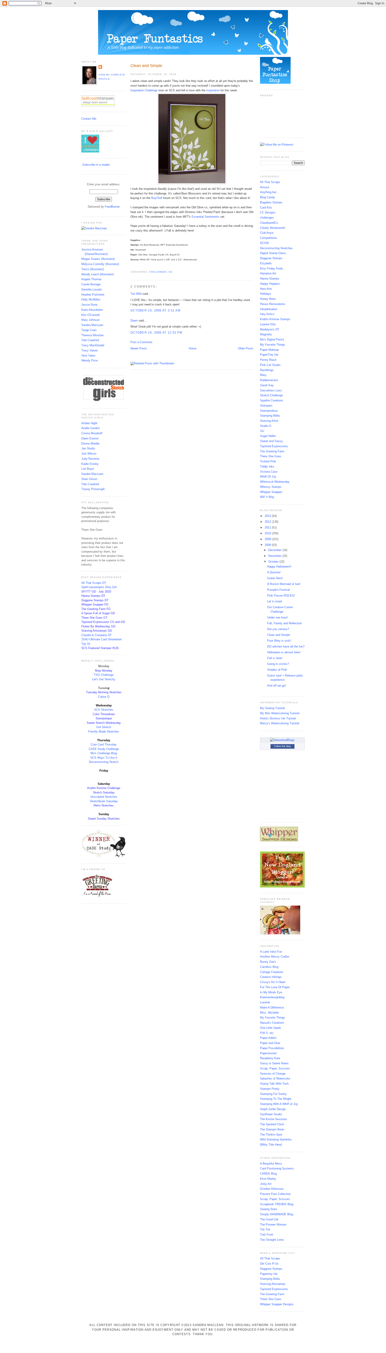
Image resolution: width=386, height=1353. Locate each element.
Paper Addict (268, 1038)
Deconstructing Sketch (103, 762)
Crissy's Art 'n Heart (272, 982)
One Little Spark (270, 1027)
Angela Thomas (91, 279)
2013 (268, 516)
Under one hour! (277, 617)
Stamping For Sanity (273, 1094)
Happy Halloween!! (279, 566)
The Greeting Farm (272, 451)
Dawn (134, 320)
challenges (158, 272)
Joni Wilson (88, 453)
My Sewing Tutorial (272, 708)
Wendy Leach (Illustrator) (97, 274)
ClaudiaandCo (269, 222)
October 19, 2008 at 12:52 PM (156, 332)
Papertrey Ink (268, 1274)
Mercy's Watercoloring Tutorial (279, 723)
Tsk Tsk (265, 1229)
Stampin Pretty (269, 1088)
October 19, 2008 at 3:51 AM (155, 310)
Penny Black (268, 359)
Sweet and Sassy (271, 441)
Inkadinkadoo (268, 309)
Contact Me (88, 118)
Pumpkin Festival (278, 589)
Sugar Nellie (268, 436)
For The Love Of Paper (275, 987)
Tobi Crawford (90, 340)
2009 (268, 539)
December (275, 550)
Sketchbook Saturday (104, 801)
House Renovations (272, 304)
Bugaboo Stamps (271, 202)
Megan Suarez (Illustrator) (98, 259)
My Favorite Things (272, 344)
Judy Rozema (90, 458)
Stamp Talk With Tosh (274, 1083)
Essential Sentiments (206, 216)
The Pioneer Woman (273, 1224)
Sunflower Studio (271, 1114)
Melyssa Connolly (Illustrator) (100, 264)
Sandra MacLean (92, 325)
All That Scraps (270, 182)
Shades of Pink (277, 669)
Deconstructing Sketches (276, 248)
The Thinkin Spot (271, 1134)
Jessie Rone (89, 304)
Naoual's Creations (272, 1022)
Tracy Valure (89, 350)
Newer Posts (138, 348)
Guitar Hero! (275, 578)
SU (170, 272)
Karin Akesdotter (92, 309)
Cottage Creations (271, 972)
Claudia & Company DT (96, 635)
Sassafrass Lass (271, 390)
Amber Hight (89, 423)
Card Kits (266, 207)
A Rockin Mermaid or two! (283, 584)
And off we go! (276, 685)
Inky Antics (267, 314)
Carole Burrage (91, 284)
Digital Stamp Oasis (273, 253)
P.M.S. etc (267, 1033)
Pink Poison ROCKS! (281, 595)
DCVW (264, 243)
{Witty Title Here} (271, 1144)
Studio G (265, 426)
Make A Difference (272, 1007)
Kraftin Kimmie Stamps (275, 319)
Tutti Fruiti (266, 1234)
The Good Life (269, 1219)
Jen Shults (88, 448)
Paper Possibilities (272, 1048)
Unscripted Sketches (103, 796)
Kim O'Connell (90, 315)
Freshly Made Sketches (103, 731)
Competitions (268, 238)
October (273, 561)
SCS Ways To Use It (103, 757)
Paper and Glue (270, 1043)
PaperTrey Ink (269, 354)
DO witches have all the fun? (285, 646)
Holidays (265, 293)
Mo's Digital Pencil (272, 339)
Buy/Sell (157, 198)
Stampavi (266, 405)
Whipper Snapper (271, 492)
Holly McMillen (90, 299)
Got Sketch (103, 727)
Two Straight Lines (272, 1239)
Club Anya (266, 232)
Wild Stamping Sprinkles (276, 1139)
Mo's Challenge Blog (103, 753)
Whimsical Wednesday (275, 481)
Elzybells (266, 263)
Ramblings (267, 370)
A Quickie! (274, 572)
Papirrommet (268, 1053)
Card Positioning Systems (277, 1168)
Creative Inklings (271, 977)
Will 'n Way (267, 497)
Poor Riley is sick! (279, 640)
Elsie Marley (268, 1178)
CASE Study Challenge (104, 749)
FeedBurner (112, 206)
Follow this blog (282, 746)
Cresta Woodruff (91, 433)
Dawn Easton (90, 438)
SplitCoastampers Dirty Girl (99, 587)
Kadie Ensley (90, 464)
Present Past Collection (275, 1194)
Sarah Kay (267, 385)
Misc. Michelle (269, 1012)
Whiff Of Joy (268, 476)
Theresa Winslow (92, 335)
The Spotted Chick (272, 1124)
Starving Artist (269, 420)
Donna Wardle (90, 443)
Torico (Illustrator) (92, 269)
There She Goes (270, 456)
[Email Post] (130, 266)
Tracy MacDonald (92, 345)
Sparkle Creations (271, 400)
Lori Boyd (87, 468)
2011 (268, 527)
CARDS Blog (268, 1173)
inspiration (213, 90)
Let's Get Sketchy (103, 679)
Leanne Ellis (268, 324)
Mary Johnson (90, 320)
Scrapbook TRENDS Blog (276, 1204)
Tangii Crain (88, 330)
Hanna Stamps (269, 278)
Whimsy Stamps (270, 487)
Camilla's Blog (269, 967)
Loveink (265, 1002)
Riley (263, 375)
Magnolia (266, 334)
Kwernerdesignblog (272, 997)
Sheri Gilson (89, 479)
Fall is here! (274, 658)
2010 (268, 533)
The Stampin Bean (272, 1129)
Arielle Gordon (90, 428)
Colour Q (103, 696)
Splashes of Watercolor (275, 1078)
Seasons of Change (272, 1073)
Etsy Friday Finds (271, 268)
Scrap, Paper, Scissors (275, 1068)
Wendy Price (89, 360)
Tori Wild (136, 293)
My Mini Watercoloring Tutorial (279, 713)
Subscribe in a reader (96, 164)
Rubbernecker (269, 380)
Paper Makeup (269, 349)
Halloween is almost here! (283, 652)
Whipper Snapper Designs (277, 1304)
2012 (268, 521)
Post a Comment (141, 342)
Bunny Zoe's (268, 961)
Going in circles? (278, 664)
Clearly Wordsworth (272, 228)
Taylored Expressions (274, 446)
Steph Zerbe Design (273, 1109)
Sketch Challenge (271, 395)
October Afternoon (271, 1188)
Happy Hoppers (270, 283)
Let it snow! (274, 601)
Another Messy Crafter (274, 956)
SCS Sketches (103, 709)
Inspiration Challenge (143, 90)
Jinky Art (265, 1184)
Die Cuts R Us (269, 1263)
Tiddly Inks (267, 466)
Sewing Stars (268, 1209)
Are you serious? (278, 629)
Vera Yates (88, 355)
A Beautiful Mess (271, 1163)
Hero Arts (266, 288)
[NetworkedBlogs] (282, 740)
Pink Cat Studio (270, 365)
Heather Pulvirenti (92, 294)
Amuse (264, 187)
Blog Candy (267, 197)
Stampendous (269, 410)
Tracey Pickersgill (93, 489)
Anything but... (269, 192)
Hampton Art (268, 273)
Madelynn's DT (269, 329)
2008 (268, 545)
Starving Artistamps (272, 1284)
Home (192, 348)
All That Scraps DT (93, 583)
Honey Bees (268, 299)
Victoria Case (268, 471)
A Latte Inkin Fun (271, 951)
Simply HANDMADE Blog (276, 1214)
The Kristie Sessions (273, 1119)
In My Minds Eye (271, 992)
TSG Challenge (103, 674)
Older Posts (245, 348)
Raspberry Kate (270, 1058)
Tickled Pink (268, 461)
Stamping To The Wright (275, 1098)
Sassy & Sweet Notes (274, 1063)
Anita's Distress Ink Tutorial (278, 718)
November (275, 555)
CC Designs (267, 212)
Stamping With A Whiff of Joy (279, 1104)
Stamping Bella (270, 415)
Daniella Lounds (91, 289)
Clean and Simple (146, 65)
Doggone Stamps (271, 258)
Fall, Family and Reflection (284, 623)
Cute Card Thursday (104, 744)
